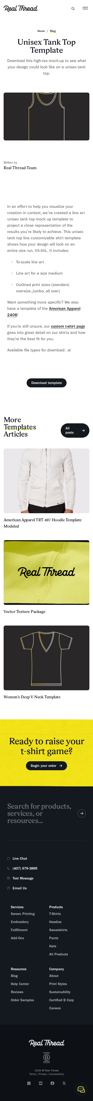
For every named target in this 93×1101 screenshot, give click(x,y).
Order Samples (22, 1000)
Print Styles (58, 984)
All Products (58, 954)
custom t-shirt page (68, 326)
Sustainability (59, 992)
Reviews (17, 992)
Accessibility (56, 1074)
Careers (55, 1008)
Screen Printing (23, 914)
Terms (32, 1074)
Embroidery (20, 922)
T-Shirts (55, 914)
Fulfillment (19, 930)
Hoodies (55, 922)
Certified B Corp (61, 1000)
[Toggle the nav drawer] (85, 8)
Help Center (20, 984)
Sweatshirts (58, 930)
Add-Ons (17, 938)
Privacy (43, 1074)
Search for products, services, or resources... (39, 813)
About (53, 976)
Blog (14, 976)
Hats (52, 946)
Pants (53, 938)
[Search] (73, 8)
